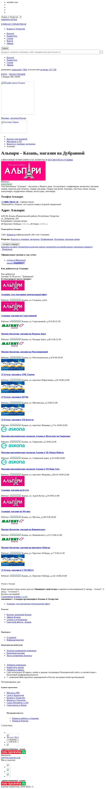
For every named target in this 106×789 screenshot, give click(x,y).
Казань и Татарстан (16, 29)
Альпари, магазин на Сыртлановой (19, 315)
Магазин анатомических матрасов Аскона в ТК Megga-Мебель (32, 452)
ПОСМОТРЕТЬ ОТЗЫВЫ (60, 160)
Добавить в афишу (15, 670)
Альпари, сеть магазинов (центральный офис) (24, 294)
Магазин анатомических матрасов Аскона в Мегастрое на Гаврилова (35, 436)
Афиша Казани (14, 617)
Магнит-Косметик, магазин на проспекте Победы (25, 547)
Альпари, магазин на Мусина (15, 511)
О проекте (11, 637)
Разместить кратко (15, 667)
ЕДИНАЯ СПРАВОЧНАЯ (13, 24)
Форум (10, 41)
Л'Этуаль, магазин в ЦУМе (14, 397)
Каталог (10, 33)
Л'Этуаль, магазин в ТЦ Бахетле (17, 419)
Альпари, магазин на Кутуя (15, 490)
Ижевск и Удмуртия (16, 700)
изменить (9, 19)
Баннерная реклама (16, 653)
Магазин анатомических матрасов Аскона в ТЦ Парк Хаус (30, 469)
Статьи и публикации (17, 619)
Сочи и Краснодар (15, 695)
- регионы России (13, 118)
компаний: (19, 69)
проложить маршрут (83, 247)
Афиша (10, 43)
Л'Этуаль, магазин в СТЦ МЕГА (17, 570)
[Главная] (7, 136)
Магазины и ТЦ (14, 141)
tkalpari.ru (11, 234)
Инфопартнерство (15, 640)
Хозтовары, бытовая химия (67, 239)
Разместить (12, 36)
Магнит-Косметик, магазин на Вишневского (23, 529)
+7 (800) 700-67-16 (9, 202)
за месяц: (48, 69)
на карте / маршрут (10, 244)
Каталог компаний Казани (19, 614)
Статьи (10, 38)
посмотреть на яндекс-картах (32, 247)
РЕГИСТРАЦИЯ (17, 74)
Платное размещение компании (21, 650)
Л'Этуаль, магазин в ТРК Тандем (18, 374)
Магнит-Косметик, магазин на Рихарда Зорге (23, 334)
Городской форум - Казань (19, 622)
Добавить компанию (16, 665)
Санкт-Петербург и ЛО (17, 702)
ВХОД (4, 74)
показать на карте (9, 247)
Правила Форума (20, 721)
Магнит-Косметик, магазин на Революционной (24, 352)
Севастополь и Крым (16, 705)
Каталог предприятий (17, 139)
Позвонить (6, 249)
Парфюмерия (47, 239)
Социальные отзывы (14, 596)
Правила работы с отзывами (25, 718)
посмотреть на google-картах (59, 247)
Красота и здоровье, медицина (21, 144)
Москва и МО (13, 693)
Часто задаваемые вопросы (19, 655)
